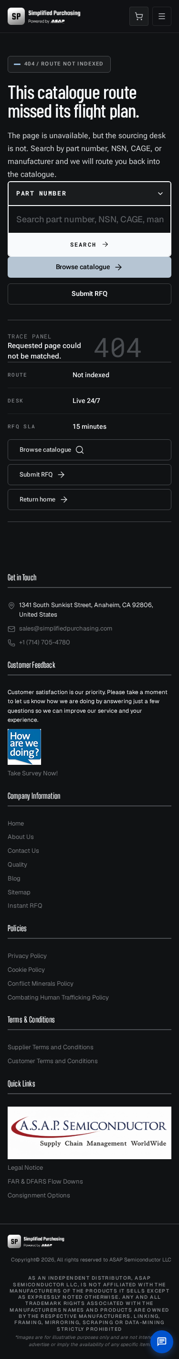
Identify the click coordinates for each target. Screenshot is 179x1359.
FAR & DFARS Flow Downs (45, 1181)
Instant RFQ (25, 906)
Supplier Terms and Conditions (51, 1047)
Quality (17, 864)
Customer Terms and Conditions (53, 1061)
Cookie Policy (26, 970)
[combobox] (89, 193)
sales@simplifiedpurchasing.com (65, 628)
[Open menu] (161, 16)
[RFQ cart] (138, 16)
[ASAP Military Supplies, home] (44, 16)
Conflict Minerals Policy (41, 983)
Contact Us (23, 851)
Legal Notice (25, 1167)
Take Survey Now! (33, 773)
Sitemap (19, 892)
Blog (14, 878)
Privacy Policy (27, 956)
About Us (21, 837)
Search (83, 244)
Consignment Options (39, 1195)
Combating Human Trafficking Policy (58, 997)
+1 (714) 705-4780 (44, 642)
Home (16, 823)
